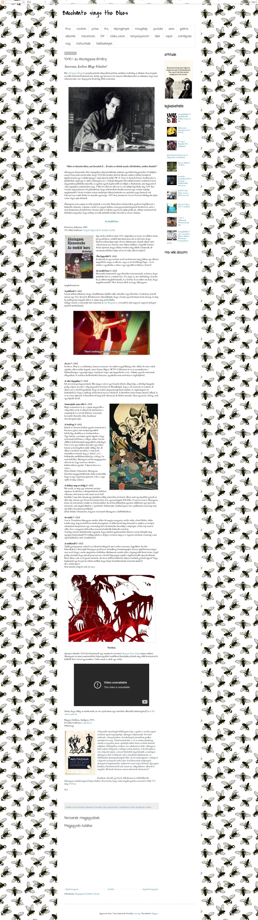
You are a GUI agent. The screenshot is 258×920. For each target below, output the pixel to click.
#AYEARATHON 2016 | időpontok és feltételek (177, 156)
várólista (148, 807)
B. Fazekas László (107, 230)
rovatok (81, 29)
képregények (121, 29)
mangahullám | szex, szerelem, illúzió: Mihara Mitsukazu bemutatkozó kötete (178, 237)
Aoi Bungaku (110, 302)
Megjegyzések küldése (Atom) (87, 894)
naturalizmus (124, 807)
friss (68, 29)
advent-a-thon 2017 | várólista (184, 205)
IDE (153, 781)
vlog (67, 44)
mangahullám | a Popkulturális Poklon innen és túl (184, 117)
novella (132, 807)
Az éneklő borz (111, 221)
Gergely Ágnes (89, 230)
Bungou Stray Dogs (131, 653)
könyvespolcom (139, 36)
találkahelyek (104, 44)
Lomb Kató (87, 722)
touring (137, 913)
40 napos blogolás (77, 73)
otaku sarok (117, 36)
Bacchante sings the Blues (95, 12)
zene (171, 29)
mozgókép (141, 29)
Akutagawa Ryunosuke (93, 807)
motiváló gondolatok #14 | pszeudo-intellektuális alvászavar (184, 181)
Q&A (157, 36)
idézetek (70, 36)
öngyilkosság (140, 807)
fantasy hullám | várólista (184, 164)
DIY (102, 36)
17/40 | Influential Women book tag (183, 221)
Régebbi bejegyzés (150, 889)
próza (95, 29)
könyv (116, 807)
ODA (71, 783)
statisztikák (83, 44)
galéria (184, 29)
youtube (158, 29)
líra (106, 29)
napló (169, 36)
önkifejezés (185, 36)
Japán (105, 807)
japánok (110, 807)
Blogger (155, 913)
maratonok (88, 36)
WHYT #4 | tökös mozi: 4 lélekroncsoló (183, 193)
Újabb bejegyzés (72, 889)
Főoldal (111, 889)
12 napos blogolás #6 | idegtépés (183, 143)
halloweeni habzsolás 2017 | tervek (184, 130)
